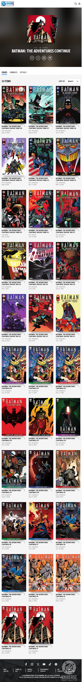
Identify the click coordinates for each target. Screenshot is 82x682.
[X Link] (38, 664)
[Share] (50, 58)
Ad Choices (60, 670)
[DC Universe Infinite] (8, 4)
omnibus (13, 73)
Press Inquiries (71, 670)
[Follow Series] (44, 58)
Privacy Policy (30, 670)
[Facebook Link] (26, 664)
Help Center (5, 670)
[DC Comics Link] (56, 664)
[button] (75, 3)
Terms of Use (18, 670)
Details (23, 73)
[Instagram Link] (32, 664)
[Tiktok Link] (50, 664)
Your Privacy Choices (44, 670)
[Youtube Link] (44, 664)
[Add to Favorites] (32, 58)
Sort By (62, 81)
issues (4, 73)
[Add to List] (38, 58)
